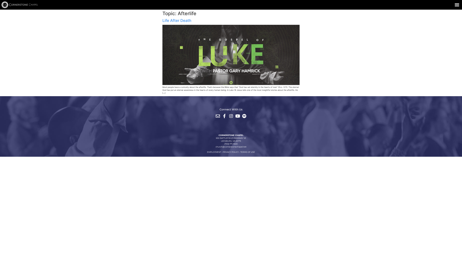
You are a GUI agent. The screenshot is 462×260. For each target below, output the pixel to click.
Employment (214, 152)
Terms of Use (247, 152)
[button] (457, 4)
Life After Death (176, 20)
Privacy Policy (231, 152)
